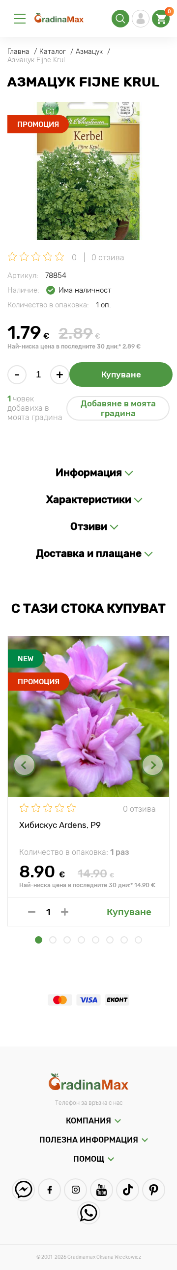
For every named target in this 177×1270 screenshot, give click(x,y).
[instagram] (75, 1189)
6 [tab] (110, 940)
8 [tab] (138, 940)
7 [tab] (124, 940)
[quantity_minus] (31, 912)
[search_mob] (120, 18)
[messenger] (23, 1189)
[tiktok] (127, 1189)
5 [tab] (95, 940)
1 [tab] (38, 940)
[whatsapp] (88, 1212)
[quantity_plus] (64, 912)
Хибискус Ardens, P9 (60, 825)
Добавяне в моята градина (118, 408)
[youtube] (101, 1189)
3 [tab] (67, 940)
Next (153, 765)
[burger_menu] (19, 18)
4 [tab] (81, 940)
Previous (24, 765)
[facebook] (49, 1189)
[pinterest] (153, 1189)
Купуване (121, 374)
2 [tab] (53, 940)
